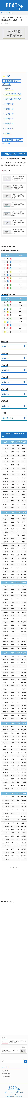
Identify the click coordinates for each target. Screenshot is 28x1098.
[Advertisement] (14, 55)
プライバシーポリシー (13, 1094)
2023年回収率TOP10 (12, 99)
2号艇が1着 (8, 109)
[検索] (25, 1061)
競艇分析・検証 (6, 1073)
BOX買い (8, 133)
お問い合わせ (19, 1092)
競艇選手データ (6, 1076)
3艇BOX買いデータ (7, 418)
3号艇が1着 (8, 114)
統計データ (5, 346)
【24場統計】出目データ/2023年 (11, 82)
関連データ (8, 89)
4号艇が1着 (8, 119)
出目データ (11, 901)
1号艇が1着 (8, 104)
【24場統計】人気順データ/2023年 (12, 141)
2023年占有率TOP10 (12, 94)
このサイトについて (10, 1092)
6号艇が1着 (8, 128)
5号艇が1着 (8, 124)
